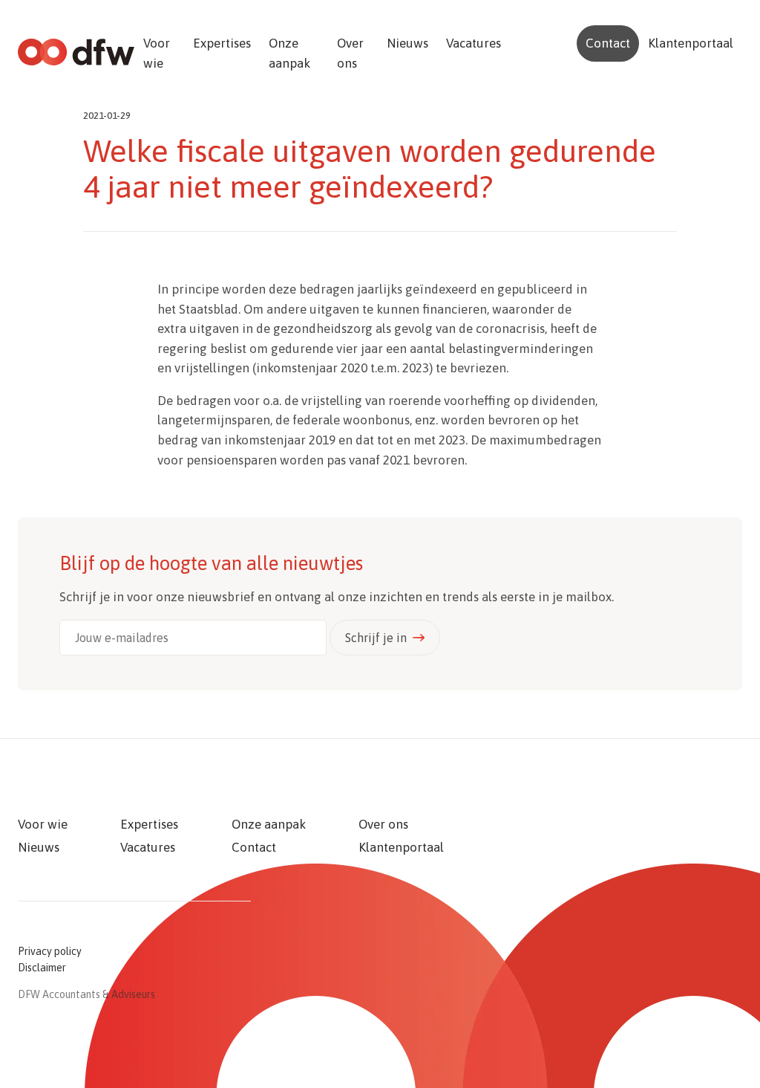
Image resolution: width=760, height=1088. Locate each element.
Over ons (350, 53)
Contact (608, 43)
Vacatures (473, 43)
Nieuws (407, 43)
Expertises (222, 43)
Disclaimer (42, 968)
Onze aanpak (289, 53)
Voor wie (156, 53)
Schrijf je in (376, 637)
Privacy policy (50, 951)
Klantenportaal (690, 43)
